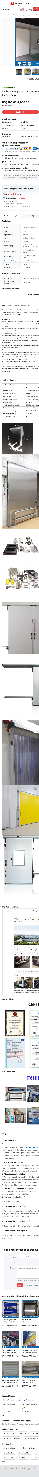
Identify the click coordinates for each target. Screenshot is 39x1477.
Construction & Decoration (15, 15)
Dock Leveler (6, 1411)
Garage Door (23, 1433)
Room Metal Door (9, 1458)
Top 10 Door (23, 1458)
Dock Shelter (25, 1411)
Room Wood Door (24, 1453)
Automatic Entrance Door (12, 1438)
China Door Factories (10, 1448)
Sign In (5, 206)
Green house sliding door (29, 1404)
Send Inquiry (20, 112)
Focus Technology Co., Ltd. (26, 1469)
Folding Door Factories (29, 1448)
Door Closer (35, 1433)
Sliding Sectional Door (9, 1404)
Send (20, 1285)
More (4, 1462)
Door (26, 15)
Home (4, 15)
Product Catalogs (31, 1400)
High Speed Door (26, 1408)
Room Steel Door (9, 1453)
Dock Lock (5, 1408)
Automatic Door (34, 15)
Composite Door (9, 1433)
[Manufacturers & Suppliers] (19, 4)
